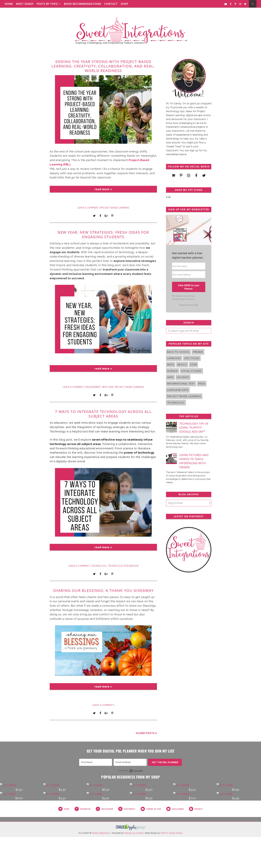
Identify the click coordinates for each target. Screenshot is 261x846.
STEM (193, 364)
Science (172, 371)
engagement (93, 387)
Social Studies (191, 371)
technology (98, 566)
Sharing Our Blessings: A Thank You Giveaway (103, 590)
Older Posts (145, 733)
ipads (201, 383)
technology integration (123, 566)
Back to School (178, 352)
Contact (111, 4)
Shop (124, 4)
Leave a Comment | (88, 207)
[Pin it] (112, 215)
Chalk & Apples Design (172, 833)
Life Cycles (192, 358)
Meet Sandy (25, 4)
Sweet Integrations (101, 833)
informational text (181, 383)
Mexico (182, 364)
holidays (183, 377)
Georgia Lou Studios (133, 833)
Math (170, 364)
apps (170, 377)
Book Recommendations (82, 4)
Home (9, 4)
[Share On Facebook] (100, 215)
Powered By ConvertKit (188, 305)
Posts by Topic (47, 4)
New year (108, 387)
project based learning (114, 207)
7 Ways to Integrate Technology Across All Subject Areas (103, 414)
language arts (177, 390)
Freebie (198, 352)
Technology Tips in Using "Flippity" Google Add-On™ (193, 427)
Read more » (103, 189)
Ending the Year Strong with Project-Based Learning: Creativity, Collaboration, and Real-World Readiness (103, 66)
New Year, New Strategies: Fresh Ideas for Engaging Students (103, 234)
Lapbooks (174, 358)
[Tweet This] (94, 215)
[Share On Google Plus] (106, 215)
